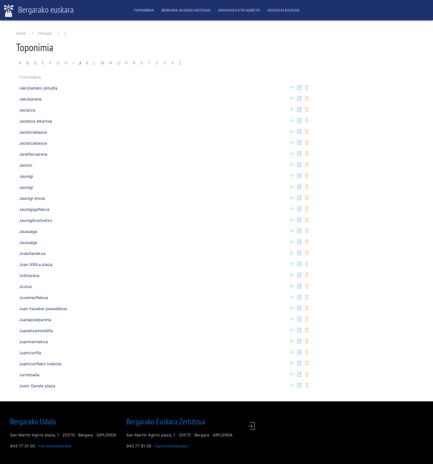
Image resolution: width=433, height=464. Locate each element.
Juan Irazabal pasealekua (43, 308)
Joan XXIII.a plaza (35, 264)
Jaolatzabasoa (33, 132)
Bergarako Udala (33, 421)
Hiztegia (45, 33)
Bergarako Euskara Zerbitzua (165, 421)
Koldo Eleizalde (284, 10)
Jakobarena (30, 99)
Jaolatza (27, 110)
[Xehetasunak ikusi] (291, 87)
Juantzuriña (30, 352)
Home (21, 33)
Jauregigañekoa (34, 209)
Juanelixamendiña (36, 330)
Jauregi (26, 176)
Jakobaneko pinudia (38, 87)
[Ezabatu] (306, 87)
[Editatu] (299, 87)
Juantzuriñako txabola (40, 363)
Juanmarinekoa (33, 341)
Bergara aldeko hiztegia (185, 10)
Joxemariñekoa (33, 297)
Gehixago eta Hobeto (239, 10)
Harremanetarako (55, 445)
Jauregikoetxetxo (35, 220)
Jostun (25, 286)
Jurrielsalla (29, 374)
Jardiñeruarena (33, 154)
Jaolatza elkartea (35, 121)
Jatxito (25, 165)
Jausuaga (28, 231)
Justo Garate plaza (37, 385)
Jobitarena (29, 275)
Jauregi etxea (32, 198)
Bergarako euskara (45, 9)
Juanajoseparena (35, 319)
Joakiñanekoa (32, 253)
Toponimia (144, 10)
